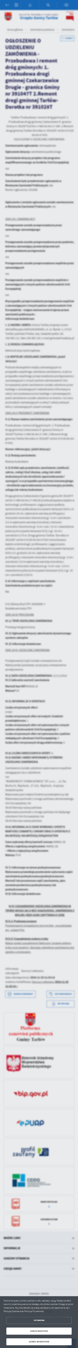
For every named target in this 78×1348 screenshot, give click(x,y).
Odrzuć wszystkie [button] (39, 1331)
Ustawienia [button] (39, 1320)
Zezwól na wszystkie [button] (39, 1341)
